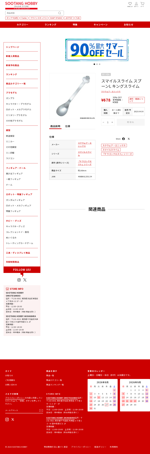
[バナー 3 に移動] (99, 64)
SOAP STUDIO (56, 18)
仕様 (67, 126)
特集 (75, 24)
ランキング (50, 24)
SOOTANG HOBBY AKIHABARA (21, 316)
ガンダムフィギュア (15, 199)
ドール (9, 184)
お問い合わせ (11, 384)
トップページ (12, 46)
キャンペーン (101, 24)
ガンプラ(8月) (12, 18)
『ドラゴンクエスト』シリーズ (85, 163)
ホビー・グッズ (13, 220)
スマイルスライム (111, 149)
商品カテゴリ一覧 (54, 380)
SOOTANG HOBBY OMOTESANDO (15, 294)
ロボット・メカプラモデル (18, 109)
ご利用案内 (10, 380)
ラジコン (10, 158)
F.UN (78, 18)
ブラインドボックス (38, 18)
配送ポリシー (100, 446)
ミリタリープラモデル (16, 115)
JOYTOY (69, 18)
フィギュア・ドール (16, 167)
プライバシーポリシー (15, 397)
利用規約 (114, 446)
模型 (8, 130)
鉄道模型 (10, 135)
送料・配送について (136, 99)
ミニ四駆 (10, 152)
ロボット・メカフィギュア (18, 205)
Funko (24, 18)
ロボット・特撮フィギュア (19, 194)
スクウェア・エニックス (85, 144)
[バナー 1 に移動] (94, 64)
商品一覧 (50, 375)
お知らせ (128, 24)
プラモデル (11, 92)
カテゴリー (22, 24)
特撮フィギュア (13, 211)
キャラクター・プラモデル (18, 103)
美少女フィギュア (14, 173)
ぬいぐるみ (11, 237)
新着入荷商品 (12, 56)
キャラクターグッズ (15, 226)
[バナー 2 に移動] (97, 64)
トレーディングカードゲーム (19, 243)
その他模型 (11, 147)
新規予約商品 (12, 65)
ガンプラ (10, 98)
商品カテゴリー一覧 (16, 83)
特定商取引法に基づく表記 (56, 446)
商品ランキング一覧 (55, 384)
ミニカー (10, 141)
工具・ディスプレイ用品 (18, 252)
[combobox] (34, 13)
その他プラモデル (14, 120)
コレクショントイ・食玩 (17, 232)
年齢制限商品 (12, 261)
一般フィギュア (13, 179)
